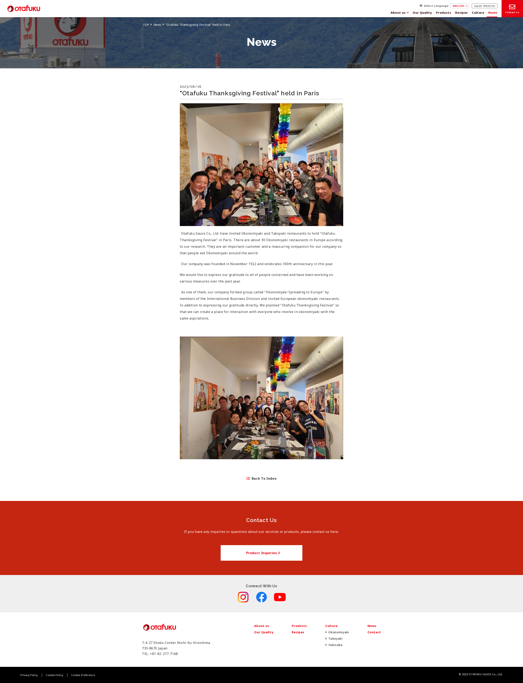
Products (443, 12)
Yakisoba (335, 645)
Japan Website (484, 5)
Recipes (461, 12)
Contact (374, 632)
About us (398, 12)
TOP (146, 25)
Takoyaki (335, 638)
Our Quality (422, 12)
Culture (478, 12)
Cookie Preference (83, 675)
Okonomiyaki (338, 632)
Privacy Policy (29, 675)
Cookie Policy (54, 675)
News (492, 12)
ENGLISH (458, 5)
